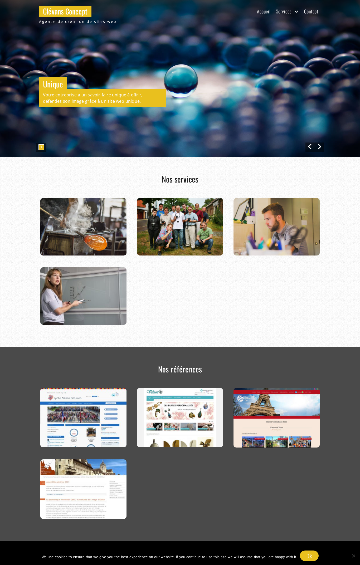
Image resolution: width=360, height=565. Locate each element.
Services (284, 11)
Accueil (264, 11)
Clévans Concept (65, 11)
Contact (311, 11)
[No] (353, 555)
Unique (53, 84)
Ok (309, 556)
